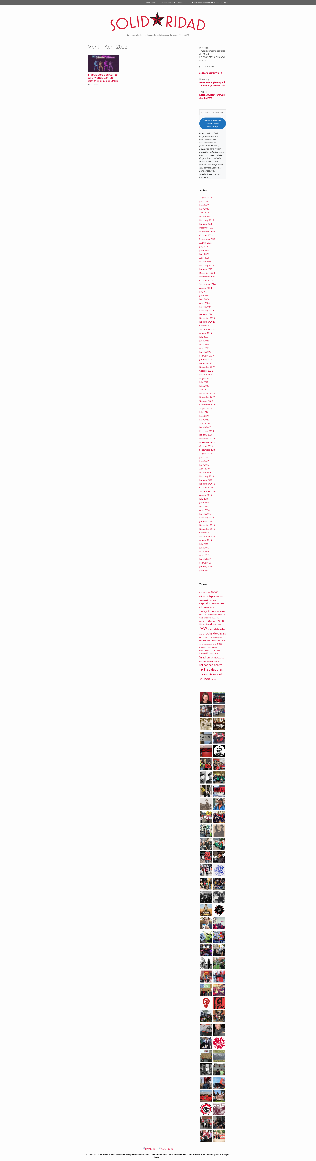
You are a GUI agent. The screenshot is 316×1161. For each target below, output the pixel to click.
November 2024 (207, 276)
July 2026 (203, 201)
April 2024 (204, 303)
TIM (201, 669)
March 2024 (205, 306)
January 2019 (205, 479)
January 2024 (205, 314)
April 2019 (204, 468)
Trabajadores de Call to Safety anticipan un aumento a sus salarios (103, 77)
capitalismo (206, 603)
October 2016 (206, 487)
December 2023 (207, 318)
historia (214, 621)
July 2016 (203, 498)
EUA (218, 618)
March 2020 (205, 427)
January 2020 (205, 434)
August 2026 (205, 197)
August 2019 (205, 453)
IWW (203, 628)
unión (213, 679)
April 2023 (204, 348)
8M (209, 592)
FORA (209, 621)
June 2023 (204, 340)
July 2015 (203, 544)
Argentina (214, 596)
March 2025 (205, 261)
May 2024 (204, 299)
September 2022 (207, 374)
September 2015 (207, 536)
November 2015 (207, 528)
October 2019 (206, 446)
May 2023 (204, 344)
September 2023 (207, 329)
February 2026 (206, 220)
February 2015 (206, 562)
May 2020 (204, 419)
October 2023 (206, 325)
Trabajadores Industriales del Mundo (211, 674)
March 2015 (205, 559)
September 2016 (207, 491)
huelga (221, 620)
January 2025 (205, 269)
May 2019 (204, 464)
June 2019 (204, 461)
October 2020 (206, 400)
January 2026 (205, 223)
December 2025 (207, 227)
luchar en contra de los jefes (210, 637)
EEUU (221, 614)
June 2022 (204, 385)
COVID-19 (202, 615)
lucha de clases (215, 633)
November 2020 (207, 397)
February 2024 (206, 310)
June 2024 (204, 295)
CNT (214, 611)
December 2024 (207, 272)
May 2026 (204, 208)
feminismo (202, 621)
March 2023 (205, 351)
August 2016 (205, 495)
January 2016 (205, 521)
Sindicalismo (208, 657)
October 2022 (206, 370)
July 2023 (203, 336)
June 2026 (204, 205)
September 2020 (207, 404)
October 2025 (206, 235)
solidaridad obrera (210, 665)
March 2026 (205, 216)
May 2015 (204, 551)
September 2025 (207, 239)
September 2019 (207, 449)
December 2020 (207, 393)
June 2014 (204, 570)
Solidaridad (214, 661)
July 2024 (203, 291)
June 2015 (204, 547)
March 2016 (205, 513)
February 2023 (206, 355)
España (214, 618)
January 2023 (205, 359)
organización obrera (207, 650)
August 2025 (205, 242)
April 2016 (204, 510)
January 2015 (205, 566)
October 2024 (206, 280)
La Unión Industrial (215, 629)
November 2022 (207, 367)
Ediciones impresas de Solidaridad (174, 2)
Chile (216, 604)
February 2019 (206, 476)
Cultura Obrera (212, 615)
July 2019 (203, 457)
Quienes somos (150, 2)
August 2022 (205, 378)
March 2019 (205, 472)
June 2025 (204, 250)
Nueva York (203, 647)
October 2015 (206, 532)
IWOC (219, 624)
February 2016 (206, 517)
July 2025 (203, 246)
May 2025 (204, 254)
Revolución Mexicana (208, 653)
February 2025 (206, 265)
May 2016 (204, 506)
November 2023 (207, 321)
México (218, 643)
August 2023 (205, 333)
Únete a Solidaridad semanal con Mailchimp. (212, 123)
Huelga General (205, 624)
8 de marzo (203, 592)
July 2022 (203, 382)
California (213, 600)
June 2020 (204, 416)
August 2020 (205, 408)
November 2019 (207, 442)
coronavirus (221, 611)
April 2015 (204, 555)
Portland (219, 650)
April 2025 (204, 257)
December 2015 (207, 525)
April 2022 (204, 389)
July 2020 (203, 412)
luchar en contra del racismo (209, 640)
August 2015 (205, 540)
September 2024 (207, 284)
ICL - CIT (214, 624)
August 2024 (205, 288)
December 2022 (207, 363)
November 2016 (207, 483)
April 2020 (204, 423)
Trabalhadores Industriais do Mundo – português (209, 2)
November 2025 (207, 231)
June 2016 (204, 502)
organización (212, 647)
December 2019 (207, 438)
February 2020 (206, 431)
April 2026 (204, 212)
